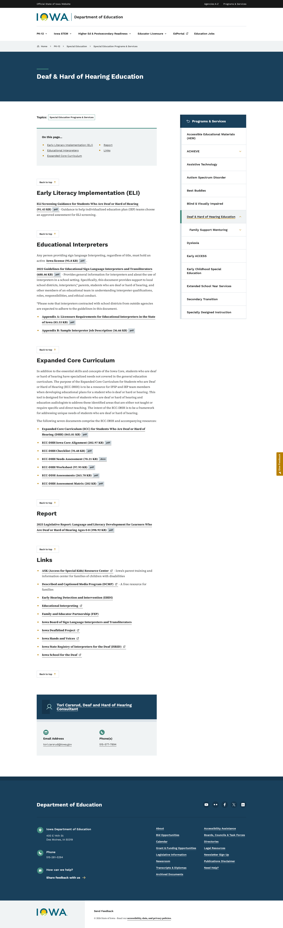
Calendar (162, 841)
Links (107, 150)
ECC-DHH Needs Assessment (73, 459)
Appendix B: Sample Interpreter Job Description (88, 330)
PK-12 (57, 46)
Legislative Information (171, 854)
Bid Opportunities (167, 835)
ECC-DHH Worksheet (68, 467)
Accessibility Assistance (220, 828)
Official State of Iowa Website (53, 4)
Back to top (45, 182)
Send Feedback (103, 911)
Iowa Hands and (58, 638)
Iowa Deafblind (58, 630)
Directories (211, 841)
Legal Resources (214, 848)
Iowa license (65, 261)
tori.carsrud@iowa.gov (57, 744)
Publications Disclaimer (219, 861)
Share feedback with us (63, 877)
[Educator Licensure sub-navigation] (165, 33)
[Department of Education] (53, 17)
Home (44, 46)
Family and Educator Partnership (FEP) (70, 614)
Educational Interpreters (63, 150)
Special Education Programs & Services (115, 46)
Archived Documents (169, 874)
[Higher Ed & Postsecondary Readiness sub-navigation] (130, 33)
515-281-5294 (54, 857)
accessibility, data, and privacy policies (149, 918)
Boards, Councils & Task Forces (224, 835)
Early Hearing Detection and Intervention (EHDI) (77, 597)
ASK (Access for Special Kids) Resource (75, 571)
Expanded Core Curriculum (64, 155)
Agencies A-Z (211, 4)
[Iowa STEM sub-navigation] (70, 33)
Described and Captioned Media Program (77, 584)
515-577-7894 (107, 744)
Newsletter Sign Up (216, 854)
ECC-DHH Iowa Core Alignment (76, 443)
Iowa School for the (59, 655)
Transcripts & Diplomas (171, 867)
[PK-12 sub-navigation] (46, 33)
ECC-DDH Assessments (70, 475)
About (160, 828)
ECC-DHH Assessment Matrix (72, 483)
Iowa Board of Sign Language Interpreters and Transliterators (87, 622)
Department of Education (98, 17)
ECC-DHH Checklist (67, 451)
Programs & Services (234, 4)
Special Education (77, 46)
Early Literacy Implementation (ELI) (70, 145)
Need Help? (211, 867)
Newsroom (163, 861)
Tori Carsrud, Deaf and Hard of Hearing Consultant (94, 707)
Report (108, 145)
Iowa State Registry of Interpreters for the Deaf (82, 647)
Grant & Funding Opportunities (176, 848)
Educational (60, 606)
